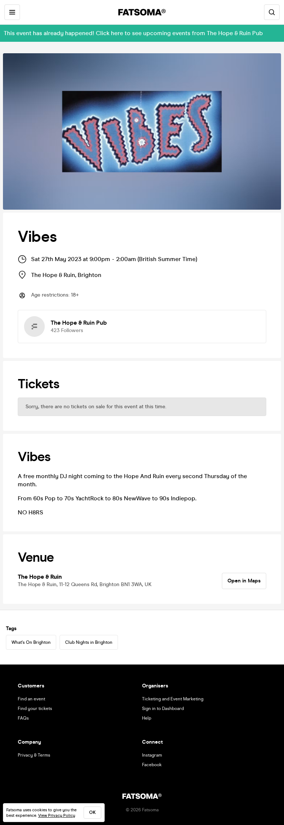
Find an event (31, 698)
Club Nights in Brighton (88, 642)
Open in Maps (244, 581)
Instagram (152, 755)
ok (92, 812)
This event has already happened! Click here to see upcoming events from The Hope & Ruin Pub (133, 33)
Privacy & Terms (34, 755)
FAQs (23, 718)
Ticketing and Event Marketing (172, 698)
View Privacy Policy (56, 815)
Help (146, 718)
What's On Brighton (31, 642)
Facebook (152, 764)
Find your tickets (35, 708)
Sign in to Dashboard (163, 708)
